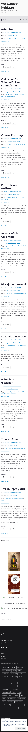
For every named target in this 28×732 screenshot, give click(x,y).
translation (11, 711)
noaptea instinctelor (6, 640)
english (19, 692)
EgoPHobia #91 (11, 35)
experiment (4, 695)
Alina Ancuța (9, 293)
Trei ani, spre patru (13, 489)
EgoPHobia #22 (5, 673)
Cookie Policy (10, 725)
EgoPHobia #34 (22, 683)
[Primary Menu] (25, 8)
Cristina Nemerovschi (6, 670)
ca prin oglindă (20, 667)
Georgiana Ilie (18, 448)
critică (14, 670)
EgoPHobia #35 (5, 686)
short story (22, 704)
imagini (16, 695)
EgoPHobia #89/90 (19, 94)
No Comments (5, 41)
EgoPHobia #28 (22, 676)
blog (2, 653)
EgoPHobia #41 (15, 689)
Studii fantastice (14, 707)
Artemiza (7, 29)
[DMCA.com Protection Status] (6, 718)
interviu (21, 695)
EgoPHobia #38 (22, 686)
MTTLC (3, 701)
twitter (3, 656)
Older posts (5, 540)
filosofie (10, 695)
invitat (3, 698)
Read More (4, 71)
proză (16, 35)
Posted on (15, 32)
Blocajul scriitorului (13, 284)
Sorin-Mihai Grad (5, 707)
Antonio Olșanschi (10, 392)
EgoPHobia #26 (14, 676)
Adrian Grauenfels (5, 667)
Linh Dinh (3, 393)
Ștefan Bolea (17, 711)
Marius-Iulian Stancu (11, 698)
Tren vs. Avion (10, 439)
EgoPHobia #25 (5, 676)
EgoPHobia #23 (14, 673)
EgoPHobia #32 (5, 683)
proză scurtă (14, 704)
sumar (21, 707)
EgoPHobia (5, 32)
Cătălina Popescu (10, 498)
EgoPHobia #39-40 (6, 689)
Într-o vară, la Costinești (9, 235)
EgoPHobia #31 (15, 679)
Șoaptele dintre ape (13, 336)
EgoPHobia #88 (11, 389)
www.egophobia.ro (9, 5)
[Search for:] (14, 619)
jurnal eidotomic (5, 643)
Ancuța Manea (9, 94)
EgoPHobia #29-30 (6, 679)
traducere (13, 393)
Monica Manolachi (21, 698)
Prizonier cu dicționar (8, 381)
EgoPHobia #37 (14, 686)
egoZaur (13, 692)
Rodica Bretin (21, 38)
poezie (3, 704)
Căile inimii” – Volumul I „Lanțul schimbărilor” (12, 82)
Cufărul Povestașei (12, 135)
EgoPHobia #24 (22, 673)
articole (13, 667)
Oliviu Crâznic (10, 701)
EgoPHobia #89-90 (11, 92)
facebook (3, 658)
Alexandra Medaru (10, 345)
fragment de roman (6, 96)
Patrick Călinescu (18, 701)
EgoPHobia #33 (14, 683)
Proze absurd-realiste (9, 186)
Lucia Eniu (18, 144)
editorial (19, 670)
